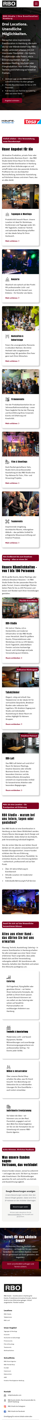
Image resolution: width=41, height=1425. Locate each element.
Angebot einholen (12, 100)
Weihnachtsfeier (9, 1350)
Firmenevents (8, 1341)
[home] (9, 3)
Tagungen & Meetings (10, 1331)
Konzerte (7, 1334)
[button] (36, 3)
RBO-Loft (7, 1320)
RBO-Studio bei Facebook (16, 1411)
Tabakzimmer (8, 1317)
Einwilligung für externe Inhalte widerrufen (18, 1416)
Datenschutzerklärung (14, 1214)
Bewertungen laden (20, 1207)
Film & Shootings (9, 1344)
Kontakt (6, 1368)
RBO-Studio (7, 1314)
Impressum (7, 1371)
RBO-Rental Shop (9, 1364)
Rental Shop (23, 1076)
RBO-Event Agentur (10, 1361)
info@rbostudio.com (14, 1395)
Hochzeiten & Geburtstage (12, 1337)
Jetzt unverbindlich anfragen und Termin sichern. (20, 1265)
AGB (5, 1377)
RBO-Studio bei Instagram (16, 1406)
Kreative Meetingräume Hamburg (14, 1380)
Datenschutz (8, 1374)
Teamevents (7, 1347)
